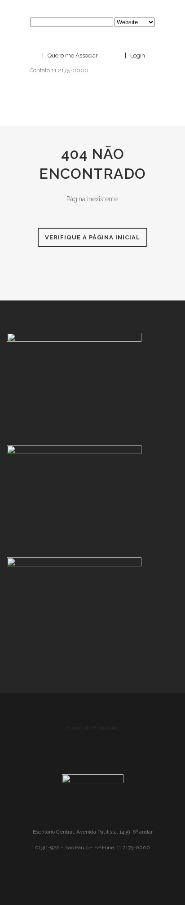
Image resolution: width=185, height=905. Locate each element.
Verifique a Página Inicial (92, 237)
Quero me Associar (72, 55)
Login (137, 55)
